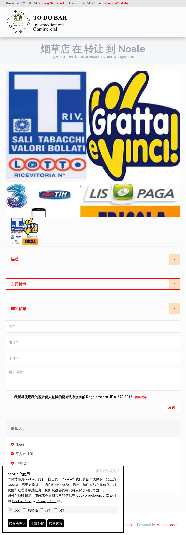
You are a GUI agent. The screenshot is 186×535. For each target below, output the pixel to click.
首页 (55, 57)
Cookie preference (90, 495)
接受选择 (55, 523)
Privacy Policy (46, 501)
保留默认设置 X (107, 471)
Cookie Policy (22, 501)
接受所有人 (17, 523)
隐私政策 (141, 397)
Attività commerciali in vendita (89, 57)
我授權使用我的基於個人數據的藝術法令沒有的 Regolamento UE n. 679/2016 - (80, 397)
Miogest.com (167, 525)
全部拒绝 (37, 523)
